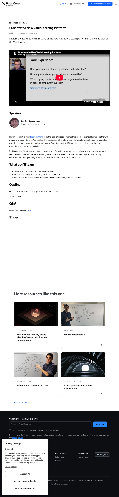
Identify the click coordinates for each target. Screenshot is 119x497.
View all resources (22, 402)
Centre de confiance (69, 480)
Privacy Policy (17, 438)
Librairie (58, 460)
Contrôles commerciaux (59, 484)
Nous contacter (83, 457)
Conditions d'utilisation (51, 480)
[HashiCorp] (11, 4)
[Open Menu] (115, 3)
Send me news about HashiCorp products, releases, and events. (37, 430)
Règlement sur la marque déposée (90, 480)
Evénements (59, 457)
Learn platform (36, 137)
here (29, 210)
